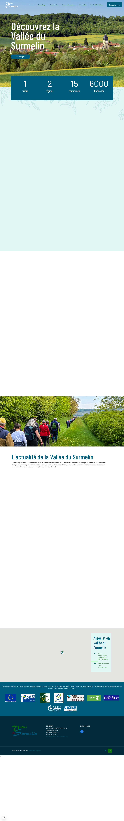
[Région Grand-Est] (111, 700)
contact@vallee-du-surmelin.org (57, 737)
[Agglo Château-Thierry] (54, 711)
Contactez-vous (114, 5)
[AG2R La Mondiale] (75, 701)
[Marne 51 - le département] (94, 700)
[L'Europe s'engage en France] (28, 701)
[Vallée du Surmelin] (11, 5)
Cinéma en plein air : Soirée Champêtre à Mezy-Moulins (25, 500)
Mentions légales (35, 750)
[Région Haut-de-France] (58, 702)
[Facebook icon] (105, 750)
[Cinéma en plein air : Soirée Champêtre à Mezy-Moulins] (30, 483)
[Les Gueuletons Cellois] (30, 583)
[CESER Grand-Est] (70, 711)
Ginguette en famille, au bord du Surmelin (27, 548)
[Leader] (45, 702)
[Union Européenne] (10, 701)
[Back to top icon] (110, 751)
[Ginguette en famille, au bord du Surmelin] (30, 533)
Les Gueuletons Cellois (27, 598)
